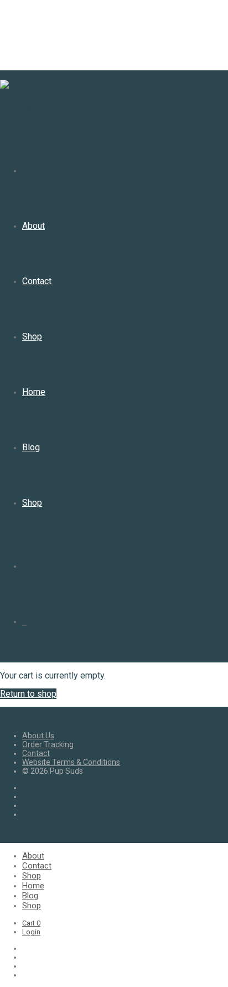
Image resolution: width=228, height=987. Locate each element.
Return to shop (28, 693)
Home (33, 392)
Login (31, 932)
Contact (36, 281)
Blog (31, 447)
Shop (32, 336)
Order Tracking (48, 744)
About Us (38, 735)
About (33, 225)
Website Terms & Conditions (71, 762)
